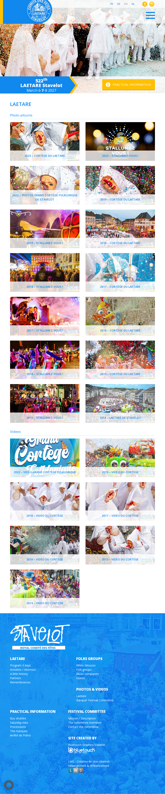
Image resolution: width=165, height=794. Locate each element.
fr (111, 4)
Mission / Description (82, 718)
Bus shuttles (18, 718)
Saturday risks (19, 722)
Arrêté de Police (20, 735)
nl (133, 4)
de (118, 4)
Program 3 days (20, 665)
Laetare (81, 696)
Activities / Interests (23, 669)
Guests (80, 678)
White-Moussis (86, 665)
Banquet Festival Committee (94, 700)
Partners (15, 678)
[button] (9, 785)
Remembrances (20, 682)
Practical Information (132, 84)
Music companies (87, 674)
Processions (18, 727)
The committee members (85, 722)
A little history (19, 674)
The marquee (19, 731)
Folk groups (84, 669)
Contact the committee (83, 727)
